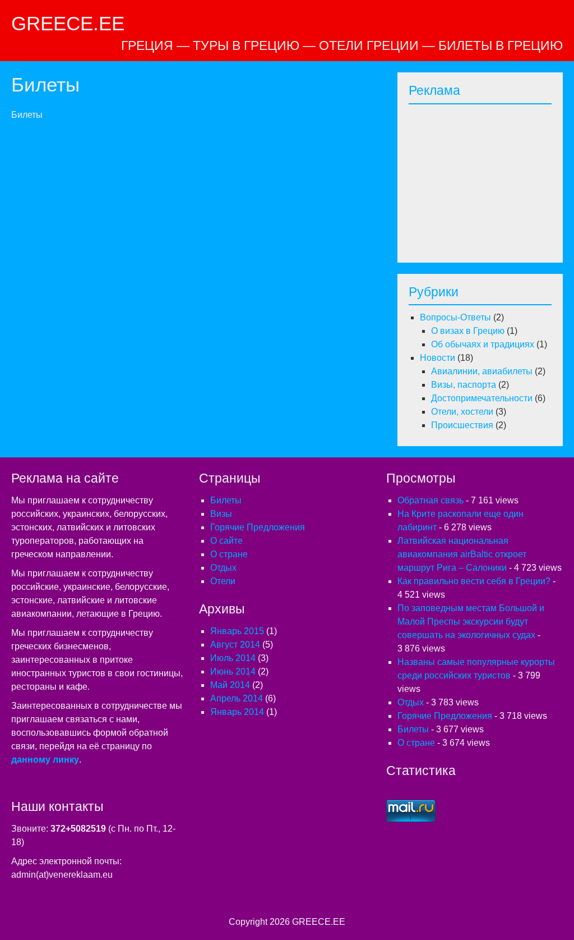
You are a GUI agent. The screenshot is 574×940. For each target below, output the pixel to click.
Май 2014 (230, 685)
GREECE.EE (67, 23)
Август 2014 (235, 644)
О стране (229, 554)
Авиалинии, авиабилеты (482, 371)
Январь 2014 (237, 712)
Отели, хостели (462, 411)
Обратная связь (430, 500)
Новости (437, 358)
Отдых (223, 567)
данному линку (45, 759)
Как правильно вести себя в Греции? (473, 581)
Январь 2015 (237, 631)
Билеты (226, 500)
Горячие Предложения (257, 527)
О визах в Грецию (467, 331)
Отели (222, 581)
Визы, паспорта (463, 384)
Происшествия (462, 425)
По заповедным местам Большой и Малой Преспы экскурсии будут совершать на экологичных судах (470, 621)
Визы (221, 514)
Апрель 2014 (236, 698)
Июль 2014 (233, 658)
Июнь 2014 (233, 671)
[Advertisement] (491, 180)
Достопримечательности (482, 398)
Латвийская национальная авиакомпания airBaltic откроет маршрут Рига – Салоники (461, 554)
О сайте (226, 540)
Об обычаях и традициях (482, 344)
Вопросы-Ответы (455, 317)
